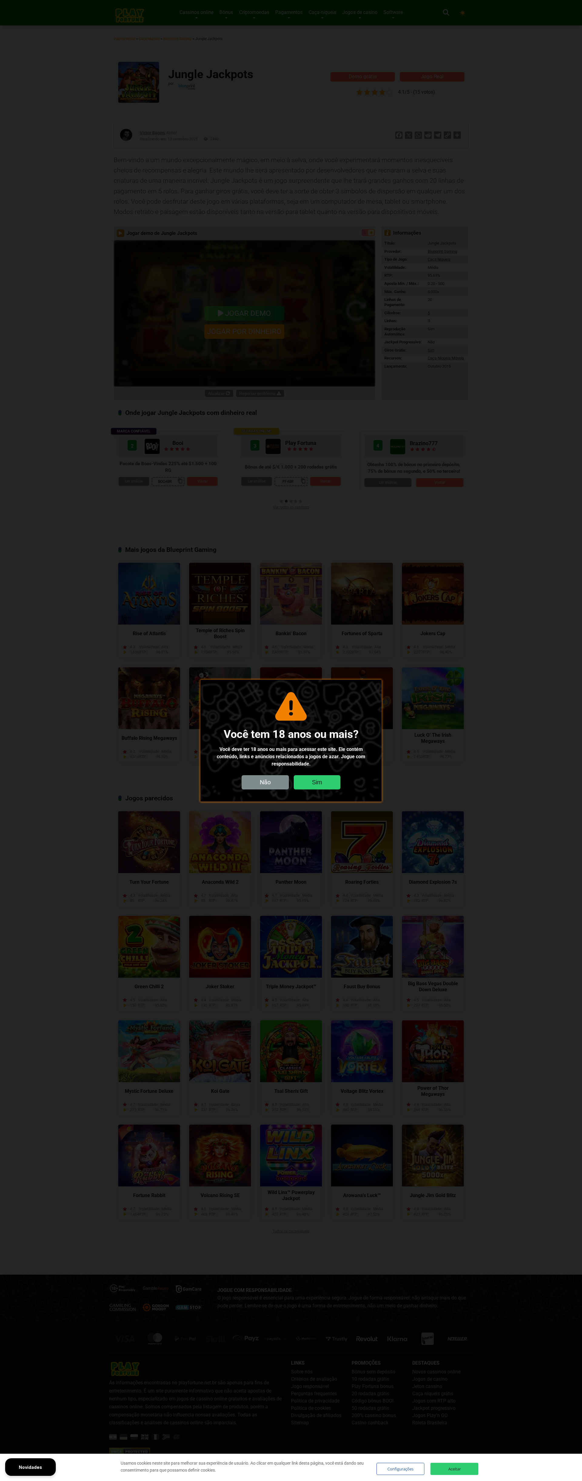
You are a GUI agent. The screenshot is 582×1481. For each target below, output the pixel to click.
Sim (317, 782)
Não (265, 782)
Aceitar (454, 1469)
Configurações (400, 1469)
